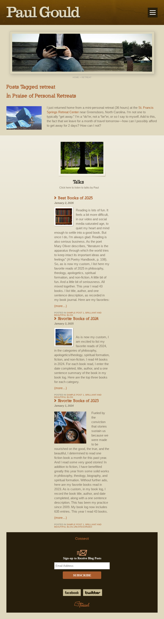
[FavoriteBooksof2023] (78, 400)
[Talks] (79, 181)
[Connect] (82, 538)
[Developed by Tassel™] (82, 604)
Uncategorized (83, 527)
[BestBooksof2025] (75, 198)
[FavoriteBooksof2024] (78, 318)
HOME (76, 77)
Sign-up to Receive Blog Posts (82, 558)
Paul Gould (43, 12)
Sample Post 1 (75, 313)
